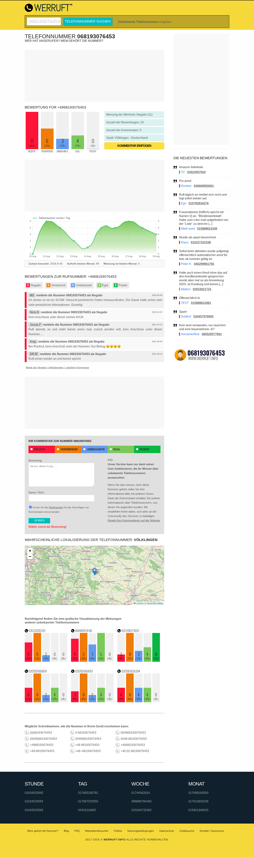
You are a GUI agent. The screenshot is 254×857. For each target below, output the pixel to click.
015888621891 (201, 302)
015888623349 (207, 228)
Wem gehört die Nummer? (42, 830)
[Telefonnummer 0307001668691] (46, 701)
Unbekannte (96, 449)
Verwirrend (69, 449)
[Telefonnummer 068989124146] (92, 660)
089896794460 (141, 801)
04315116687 (87, 810)
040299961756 (204, 263)
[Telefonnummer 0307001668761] (92, 701)
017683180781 (88, 792)
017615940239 (198, 801)
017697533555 (88, 801)
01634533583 (34, 792)
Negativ (39, 449)
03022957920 (196, 172)
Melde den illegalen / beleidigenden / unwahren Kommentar (57, 367)
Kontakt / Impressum (212, 830)
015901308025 (198, 810)
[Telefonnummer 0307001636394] (138, 701)
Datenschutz (166, 830)
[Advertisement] (94, 76)
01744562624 (140, 792)
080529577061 (212, 334)
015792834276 (199, 203)
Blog (66, 830)
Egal (116, 449)
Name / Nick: (36, 492)
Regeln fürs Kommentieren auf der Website (134, 520)
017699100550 (198, 792)
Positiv (144, 449)
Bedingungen (56, 507)
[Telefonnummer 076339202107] (46, 660)
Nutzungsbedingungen (140, 830)
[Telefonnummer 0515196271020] (138, 660)
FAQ (77, 830)
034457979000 (203, 316)
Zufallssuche (186, 830)
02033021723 (202, 289)
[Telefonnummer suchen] (44, 18)
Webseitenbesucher (96, 830)
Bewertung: (35, 460)
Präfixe (118, 830)
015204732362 (141, 810)
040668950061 (204, 185)
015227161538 (201, 242)
